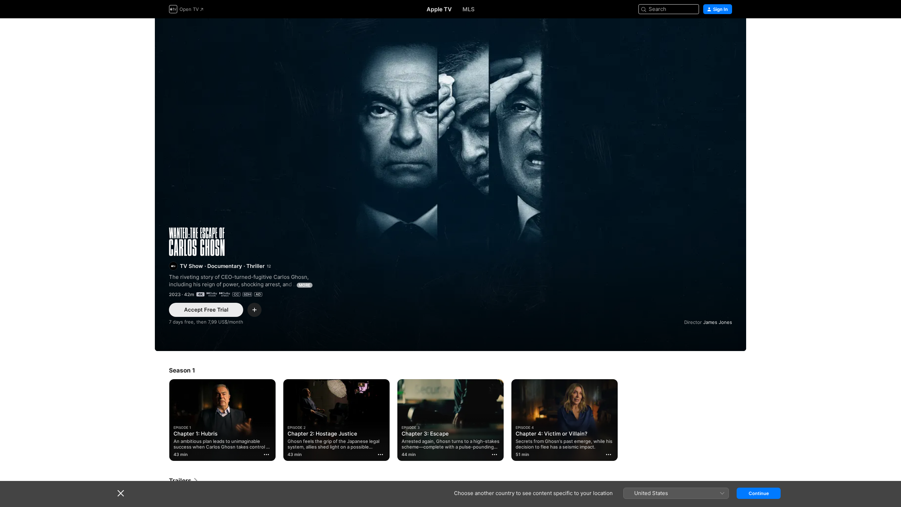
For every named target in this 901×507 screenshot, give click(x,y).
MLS (468, 9)
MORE (304, 285)
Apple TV (439, 9)
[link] (184, 480)
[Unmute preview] (727, 32)
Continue (759, 493)
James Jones (717, 322)
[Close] (121, 493)
